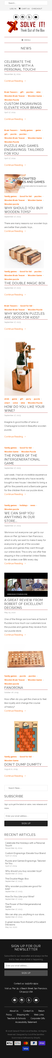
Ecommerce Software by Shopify (26, 1038)
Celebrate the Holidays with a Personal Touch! (20, 65)
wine (38, 92)
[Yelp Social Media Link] (29, 16)
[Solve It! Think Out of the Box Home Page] (26, 27)
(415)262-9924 (31, 983)
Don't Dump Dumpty (22, 764)
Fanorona (13, 687)
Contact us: (19, 983)
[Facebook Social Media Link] (16, 16)
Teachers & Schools (16, 1018)
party (28, 399)
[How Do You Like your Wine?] (21, 395)
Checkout (37, 9)
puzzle (13, 134)
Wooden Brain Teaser (14, 96)
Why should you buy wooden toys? (23, 210)
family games (26, 130)
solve (15, 403)
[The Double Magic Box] (24, 267)
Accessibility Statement (26, 1022)
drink (6, 399)
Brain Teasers (10, 92)
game (38, 130)
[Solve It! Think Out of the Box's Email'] (36, 16)
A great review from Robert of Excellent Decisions (23, 604)
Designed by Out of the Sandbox (30, 1034)
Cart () (25, 9)
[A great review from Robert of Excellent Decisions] (26, 596)
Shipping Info (23, 1015)
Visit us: (8, 988)
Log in (13, 9)
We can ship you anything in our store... (19, 517)
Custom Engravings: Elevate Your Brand (23, 105)
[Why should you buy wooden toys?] (26, 192)
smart (7, 403)
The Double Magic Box (24, 283)
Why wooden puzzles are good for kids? (24, 315)
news (32, 505)
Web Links (39, 1015)
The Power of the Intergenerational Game (22, 459)
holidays (24, 505)
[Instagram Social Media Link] (22, 16)
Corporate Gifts (38, 1018)
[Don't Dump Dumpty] (26, 752)
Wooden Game (35, 96)
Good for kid (26, 196)
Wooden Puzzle (11, 100)
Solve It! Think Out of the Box (25, 1031)
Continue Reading (14, 81)
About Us (14, 1011)
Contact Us (28, 1011)
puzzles (30, 92)
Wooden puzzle (11, 204)
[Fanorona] (26, 672)
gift (22, 92)
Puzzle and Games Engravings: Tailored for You (24, 149)
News (26, 48)
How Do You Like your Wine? (19, 896)
